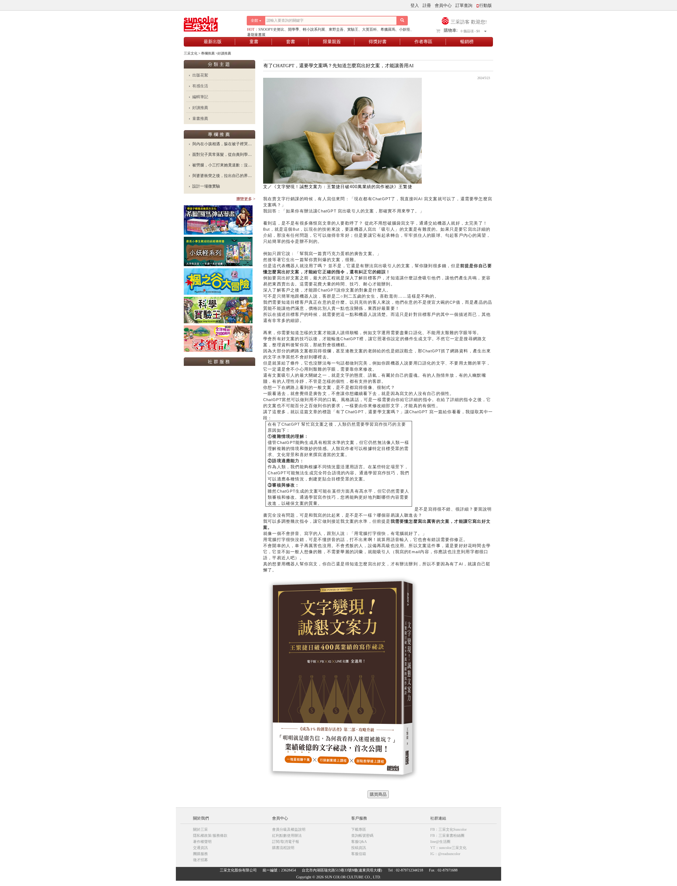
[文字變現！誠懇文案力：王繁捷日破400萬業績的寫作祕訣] (378, 794)
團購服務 (200, 854)
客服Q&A (359, 842)
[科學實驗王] (218, 310)
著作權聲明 (202, 842)
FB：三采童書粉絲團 (447, 836)
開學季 (293, 29)
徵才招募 (200, 860)
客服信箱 (358, 854)
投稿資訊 (358, 848)
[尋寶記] (218, 338)
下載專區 (358, 830)
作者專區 (423, 41)
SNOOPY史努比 (271, 29)
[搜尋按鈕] (402, 20)
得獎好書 (378, 41)
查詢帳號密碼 (362, 836)
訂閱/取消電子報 (285, 842)
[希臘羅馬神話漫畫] (218, 220)
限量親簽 (332, 41)
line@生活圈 (440, 842)
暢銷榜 (467, 41)
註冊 (427, 5)
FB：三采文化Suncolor (448, 830)
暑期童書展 (256, 35)
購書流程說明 (283, 848)
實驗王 (352, 29)
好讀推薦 (200, 108)
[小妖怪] (218, 251)
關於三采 (200, 830)
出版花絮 (200, 75)
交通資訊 (200, 848)
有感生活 (200, 86)
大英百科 (369, 29)
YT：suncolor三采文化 (448, 848)
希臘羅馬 (388, 29)
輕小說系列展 (314, 29)
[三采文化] (210, 22)
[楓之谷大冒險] (218, 281)
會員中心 (443, 5)
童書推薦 (200, 118)
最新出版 (213, 41)
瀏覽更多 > (245, 199)
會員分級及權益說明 (288, 830)
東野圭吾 (336, 29)
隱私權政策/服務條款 (210, 836)
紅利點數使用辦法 (287, 836)
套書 (290, 41)
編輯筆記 (200, 97)
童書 (253, 41)
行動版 (485, 5)
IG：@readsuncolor (445, 854)
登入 (414, 5)
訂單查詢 (463, 5)
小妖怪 (404, 29)
